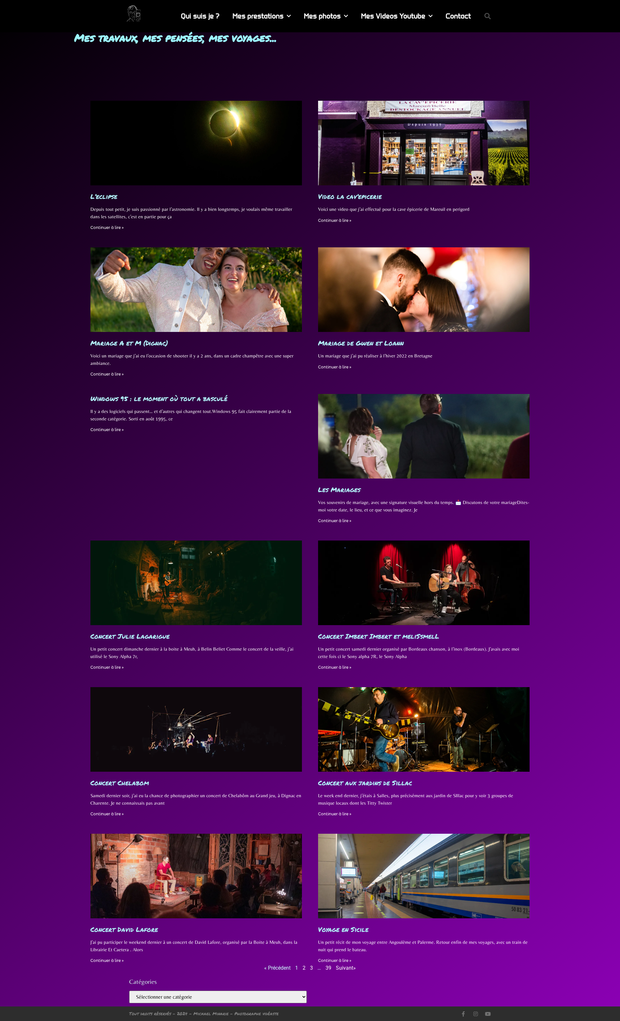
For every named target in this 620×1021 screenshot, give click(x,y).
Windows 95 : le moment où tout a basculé (158, 398)
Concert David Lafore (124, 929)
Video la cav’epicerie (350, 196)
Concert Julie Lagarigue (130, 636)
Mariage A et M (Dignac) (129, 342)
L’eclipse (103, 196)
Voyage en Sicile (343, 929)
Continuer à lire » (107, 227)
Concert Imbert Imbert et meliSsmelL (378, 636)
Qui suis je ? (200, 16)
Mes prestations (258, 16)
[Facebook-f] (463, 1013)
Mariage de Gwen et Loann (361, 342)
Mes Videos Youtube (393, 16)
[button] (487, 16)
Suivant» (346, 968)
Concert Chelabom (119, 782)
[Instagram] (475, 1013)
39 (328, 968)
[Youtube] (488, 1013)
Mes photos (322, 16)
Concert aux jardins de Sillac (365, 782)
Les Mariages (339, 489)
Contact (458, 16)
